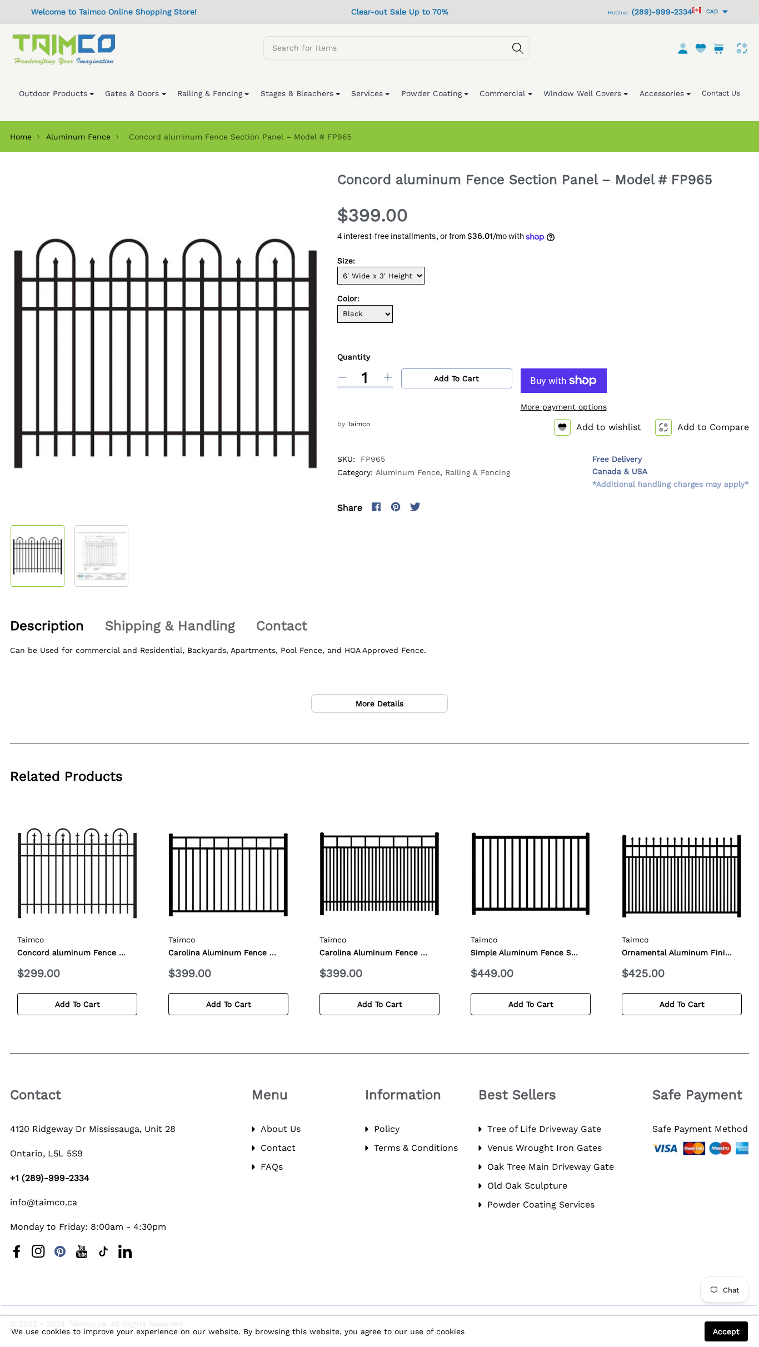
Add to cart (456, 378)
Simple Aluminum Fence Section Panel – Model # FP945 (579, 952)
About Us (281, 1129)
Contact (278, 1148)
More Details (379, 703)
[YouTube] (81, 1251)
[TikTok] (103, 1251)
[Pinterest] (395, 506)
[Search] (518, 48)
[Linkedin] (125, 1251)
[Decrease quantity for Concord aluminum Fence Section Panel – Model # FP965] (342, 377)
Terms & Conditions (416, 1148)
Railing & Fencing (477, 472)
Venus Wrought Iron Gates (544, 1148)
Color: (348, 298)
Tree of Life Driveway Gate (544, 1129)
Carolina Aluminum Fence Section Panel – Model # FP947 (430, 952)
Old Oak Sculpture (527, 1185)
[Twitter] (415, 506)
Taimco (358, 424)
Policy (387, 1129)
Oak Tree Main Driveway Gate (550, 1166)
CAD (710, 11)
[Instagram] (434, 506)
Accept (726, 1331)
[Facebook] (376, 506)
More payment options (564, 406)
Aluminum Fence (78, 136)
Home (21, 136)
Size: (346, 260)
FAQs (272, 1166)
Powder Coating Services (541, 1204)
